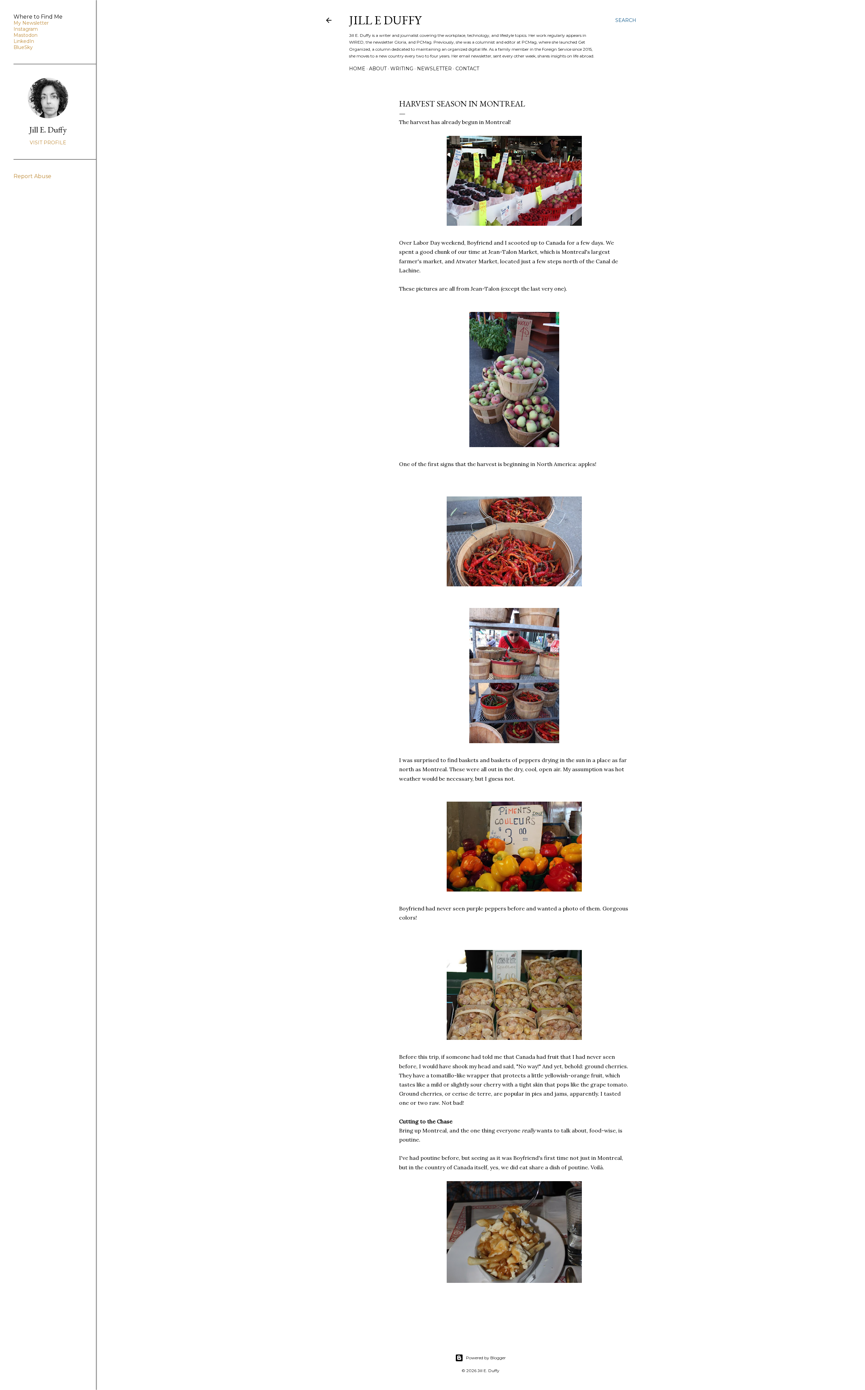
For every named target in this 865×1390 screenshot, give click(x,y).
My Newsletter (31, 23)
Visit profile (48, 143)
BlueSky (23, 47)
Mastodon (26, 35)
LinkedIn (24, 41)
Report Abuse (32, 176)
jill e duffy (385, 20)
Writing (401, 69)
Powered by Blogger (486, 1357)
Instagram (26, 29)
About (378, 69)
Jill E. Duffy (48, 129)
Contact (467, 69)
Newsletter (434, 69)
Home (357, 69)
